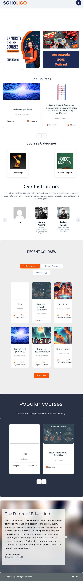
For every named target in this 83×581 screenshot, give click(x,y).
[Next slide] (78, 220)
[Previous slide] (5, 220)
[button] (6, 49)
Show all (41, 375)
